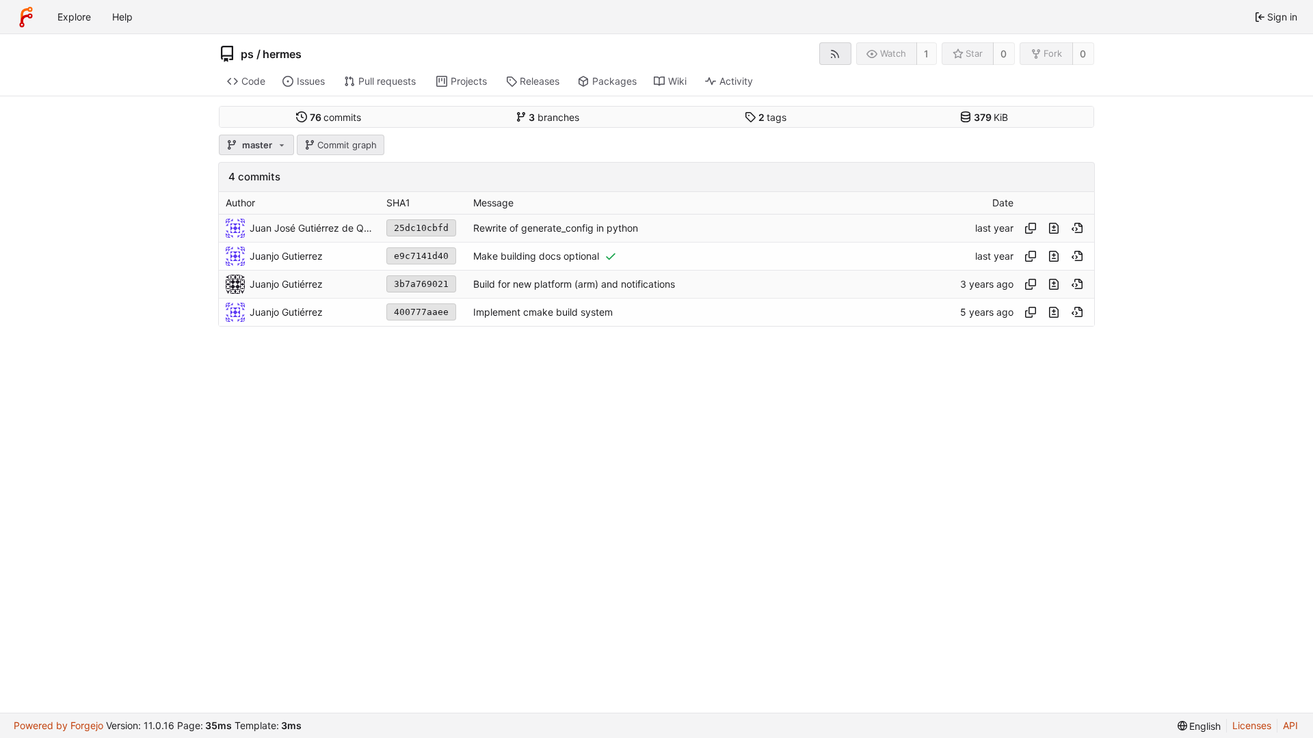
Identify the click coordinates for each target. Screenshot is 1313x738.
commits (336, 117)
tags (772, 117)
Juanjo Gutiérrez (286, 312)
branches (554, 117)
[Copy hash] (1030, 228)
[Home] (26, 17)
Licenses (1251, 725)
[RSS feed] (835, 53)
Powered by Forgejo (58, 725)
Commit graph (347, 144)
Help (122, 17)
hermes (282, 54)
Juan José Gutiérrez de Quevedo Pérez (311, 228)
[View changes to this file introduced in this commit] (1054, 228)
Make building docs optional (536, 256)
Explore (74, 17)
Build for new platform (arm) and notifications (574, 284)
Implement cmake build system (543, 312)
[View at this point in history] (1077, 228)
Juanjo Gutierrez (286, 256)
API (1290, 725)
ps (247, 54)
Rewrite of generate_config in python (555, 228)
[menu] (1199, 726)
